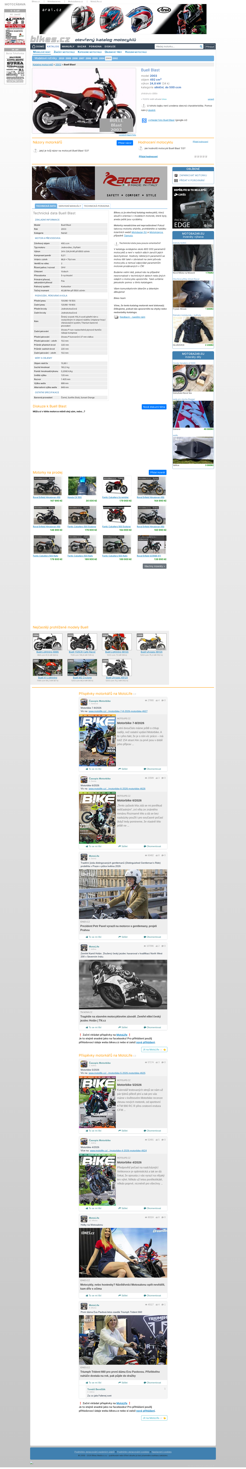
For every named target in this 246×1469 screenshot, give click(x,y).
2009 (68, 58)
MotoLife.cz (96, 2)
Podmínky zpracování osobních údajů (94, 1451)
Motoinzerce (156, 232)
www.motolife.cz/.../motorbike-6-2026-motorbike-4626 (117, 788)
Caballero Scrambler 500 (115, 498)
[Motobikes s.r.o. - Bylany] (47, 485)
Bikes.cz (36, 2)
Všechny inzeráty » (154, 566)
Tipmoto (128, 235)
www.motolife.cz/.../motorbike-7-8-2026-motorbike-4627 (118, 711)
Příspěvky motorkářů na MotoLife (107, 693)
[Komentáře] (162, 700)
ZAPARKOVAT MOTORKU (193, 175)
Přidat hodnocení (200, 141)
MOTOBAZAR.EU (193, 235)
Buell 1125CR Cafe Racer (82, 651)
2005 (95, 58)
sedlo (175, 435)
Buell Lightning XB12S (117, 651)
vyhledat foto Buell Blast (161, 120)
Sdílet (124, 769)
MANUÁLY (68, 46)
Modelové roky (42, 51)
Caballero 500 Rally (45, 556)
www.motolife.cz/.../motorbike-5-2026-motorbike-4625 (117, 1073)
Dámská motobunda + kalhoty (187, 315)
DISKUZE (110, 46)
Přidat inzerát (157, 472)
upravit (211, 99)
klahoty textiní (179, 243)
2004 (101, 58)
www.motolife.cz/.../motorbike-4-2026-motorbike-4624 (118, 1150)
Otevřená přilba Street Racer (186, 279)
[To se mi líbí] (157, 700)
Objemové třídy (113, 51)
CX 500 (75, 497)
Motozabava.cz (75, 2)
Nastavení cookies (162, 1451)
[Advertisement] (99, 443)
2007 (81, 58)
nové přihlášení (145, 1042)
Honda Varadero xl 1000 (184, 363)
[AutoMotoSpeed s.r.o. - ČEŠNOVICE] (151, 544)
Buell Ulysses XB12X (151, 651)
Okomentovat (153, 769)
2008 (75, 58)
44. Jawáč (15, 14)
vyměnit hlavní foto (127, 135)
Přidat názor (125, 142)
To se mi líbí (94, 769)
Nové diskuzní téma (154, 406)
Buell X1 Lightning (47, 677)
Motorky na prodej (47, 472)
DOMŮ (40, 46)
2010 (61, 58)
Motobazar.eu (54, 2)
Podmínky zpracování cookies (133, 1451)
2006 (88, 58)
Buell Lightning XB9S (47, 651)
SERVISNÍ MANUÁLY (70, 206)
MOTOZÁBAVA (15, 4)
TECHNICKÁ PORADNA (96, 206)
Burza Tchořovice (15, 53)
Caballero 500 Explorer (82, 526)
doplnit (151, 110)
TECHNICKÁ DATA (46, 206)
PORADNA (95, 46)
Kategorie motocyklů (90, 51)
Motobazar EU (139, 232)
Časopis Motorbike (100, 701)
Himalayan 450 (46, 497)
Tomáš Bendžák (96, 1389)
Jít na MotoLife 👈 (154, 1049)
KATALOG (53, 46)
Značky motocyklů (64, 51)
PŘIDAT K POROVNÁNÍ (191, 180)
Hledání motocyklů (136, 51)
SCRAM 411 (149, 556)
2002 (115, 58)
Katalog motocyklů (43, 64)
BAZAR (81, 46)
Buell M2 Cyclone (82, 677)
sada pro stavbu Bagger (184, 399)
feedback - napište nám (132, 317)
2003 (58, 64)
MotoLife (94, 856)
